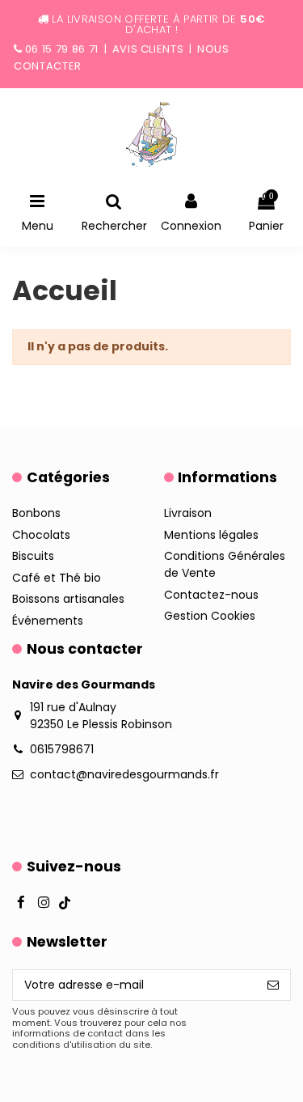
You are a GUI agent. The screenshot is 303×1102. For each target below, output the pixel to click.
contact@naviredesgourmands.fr (124, 774)
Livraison (188, 513)
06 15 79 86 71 (62, 49)
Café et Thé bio (56, 578)
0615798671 (62, 749)
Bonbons (36, 513)
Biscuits (33, 556)
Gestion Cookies (209, 616)
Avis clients (148, 49)
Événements (47, 620)
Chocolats (41, 535)
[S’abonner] (273, 985)
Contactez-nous (211, 595)
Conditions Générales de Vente (224, 564)
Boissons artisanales (68, 599)
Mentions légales (211, 535)
